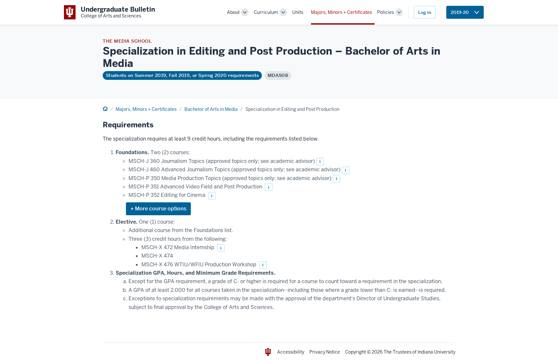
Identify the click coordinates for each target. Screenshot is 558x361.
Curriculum (266, 12)
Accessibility (290, 352)
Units (297, 12)
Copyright (355, 352)
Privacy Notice (324, 352)
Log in (424, 12)
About (233, 12)
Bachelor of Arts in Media (211, 109)
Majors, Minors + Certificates (341, 12)
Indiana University (436, 352)
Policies (385, 12)
